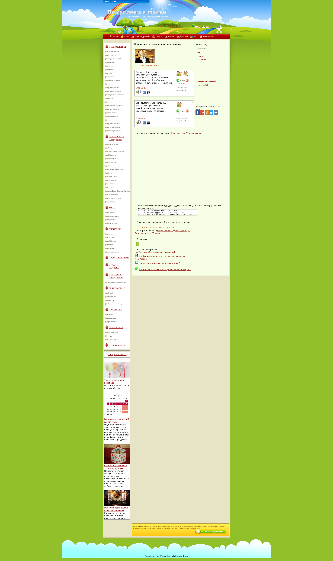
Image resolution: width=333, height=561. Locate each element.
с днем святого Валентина (115, 151)
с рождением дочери (114, 91)
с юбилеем (110, 62)
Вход (114, 2)
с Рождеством (111, 159)
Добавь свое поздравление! (212, 532)
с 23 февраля (111, 155)
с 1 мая (109, 166)
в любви (110, 314)
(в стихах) (202, 85)
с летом (109, 84)
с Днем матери (112, 180)
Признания (115, 310)
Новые (126, 37)
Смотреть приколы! (117, 354)
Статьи (157, 556)
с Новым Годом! (112, 144)
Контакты (179, 556)
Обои (195, 37)
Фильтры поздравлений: (206, 81)
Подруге (202, 59)
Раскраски (184, 37)
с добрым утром (112, 339)
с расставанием (112, 322)
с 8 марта (110, 148)
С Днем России (112, 177)
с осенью (110, 102)
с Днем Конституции (114, 198)
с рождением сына (113, 88)
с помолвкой (111, 120)
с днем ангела (111, 55)
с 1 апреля (110, 187)
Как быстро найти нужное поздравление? (155, 252)
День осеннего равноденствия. (117, 282)
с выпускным (111, 77)
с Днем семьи (111, 162)
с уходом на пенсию (113, 80)
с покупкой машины (113, 127)
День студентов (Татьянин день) (186, 133)
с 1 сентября (111, 184)
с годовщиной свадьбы (114, 59)
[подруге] (185, 75)
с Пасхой (110, 293)
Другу (201, 56)
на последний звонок (114, 131)
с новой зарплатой (113, 109)
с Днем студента (112, 195)
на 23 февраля (112, 241)
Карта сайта (171, 556)
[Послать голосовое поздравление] (138, 94)
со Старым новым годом (115, 169)
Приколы (159, 37)
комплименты (111, 318)
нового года (111, 237)
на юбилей (110, 248)
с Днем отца (111, 202)
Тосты (112, 207)
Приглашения (117, 345)
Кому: (199, 52)
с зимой (109, 73)
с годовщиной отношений (115, 95)
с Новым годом (112, 223)
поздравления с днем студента (172, 230)
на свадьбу (110, 66)
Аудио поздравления (142, 37)
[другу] (179, 75)
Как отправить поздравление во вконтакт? (159, 263)
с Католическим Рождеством (116, 304)
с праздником (111, 220)
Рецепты (171, 37)
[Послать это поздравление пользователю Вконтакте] (144, 94)
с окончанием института (115, 105)
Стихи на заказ (208, 37)
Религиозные (117, 288)
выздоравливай (112, 336)
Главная (107, 2)
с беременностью (112, 116)
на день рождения (113, 252)
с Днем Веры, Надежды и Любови (118, 191)
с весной (110, 98)
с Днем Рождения (113, 52)
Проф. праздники (119, 258)
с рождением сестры (113, 123)
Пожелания (116, 327)
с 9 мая (109, 173)
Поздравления (117, 47)
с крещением (111, 297)
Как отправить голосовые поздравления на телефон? (165, 270)
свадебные (110, 212)
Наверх (185, 556)
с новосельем (111, 113)
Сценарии (115, 229)
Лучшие (116, 37)
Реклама (163, 556)
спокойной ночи (112, 332)
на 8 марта (110, 245)
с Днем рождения (113, 216)
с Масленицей (111, 300)
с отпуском (110, 70)
